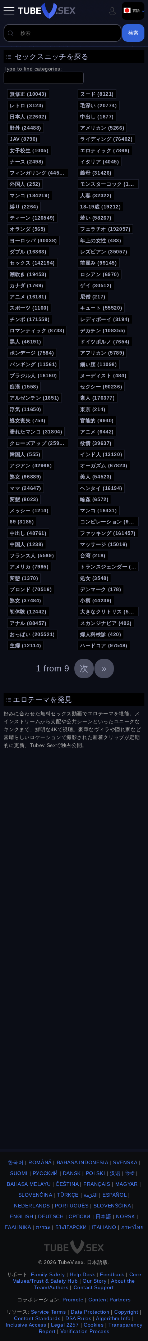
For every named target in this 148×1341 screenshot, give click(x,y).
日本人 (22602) (28, 117)
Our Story (94, 1281)
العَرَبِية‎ (91, 1195)
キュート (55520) (101, 308)
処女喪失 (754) (28, 420)
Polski (95, 1173)
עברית (43, 1227)
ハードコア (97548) (104, 645)
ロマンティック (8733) (37, 330)
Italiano (104, 1227)
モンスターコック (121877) (109, 184)
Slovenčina (35, 1195)
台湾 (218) (93, 555)
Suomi (19, 1173)
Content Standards (37, 1318)
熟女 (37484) (25, 600)
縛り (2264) (24, 207)
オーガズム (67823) (104, 465)
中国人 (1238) (26, 544)
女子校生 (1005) (29, 150)
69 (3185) (22, 522)
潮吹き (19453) (28, 274)
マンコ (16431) (98, 510)
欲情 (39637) (96, 443)
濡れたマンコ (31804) (36, 432)
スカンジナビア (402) (106, 623)
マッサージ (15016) (104, 544)
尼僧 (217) (93, 297)
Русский (45, 1173)
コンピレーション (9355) (109, 522)
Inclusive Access (26, 1325)
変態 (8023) (24, 499)
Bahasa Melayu (29, 1184)
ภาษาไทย (132, 1227)
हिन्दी (130, 1173)
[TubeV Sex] (46, 11)
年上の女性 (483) (100, 240)
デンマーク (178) (100, 589)
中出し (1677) (97, 117)
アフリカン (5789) (102, 353)
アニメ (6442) (97, 432)
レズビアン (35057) (104, 252)
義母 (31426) (96, 173)
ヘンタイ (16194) (101, 488)
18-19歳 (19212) (100, 207)
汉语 (115, 1173)
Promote (73, 1299)
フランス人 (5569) (32, 555)
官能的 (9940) (97, 420)
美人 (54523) (96, 477)
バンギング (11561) (33, 364)
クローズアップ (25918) (39, 443)
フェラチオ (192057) (105, 229)
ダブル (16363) (28, 252)
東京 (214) (93, 409)
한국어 (16, 1162)
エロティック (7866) (105, 150)
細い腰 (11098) (98, 364)
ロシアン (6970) (99, 274)
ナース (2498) (26, 162)
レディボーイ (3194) (105, 319)
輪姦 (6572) (94, 499)
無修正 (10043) (28, 94)
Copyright (126, 1312)
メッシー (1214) (29, 510)
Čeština (67, 1184)
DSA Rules (78, 1318)
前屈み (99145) (98, 263)
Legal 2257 (65, 1325)
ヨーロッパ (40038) (33, 240)
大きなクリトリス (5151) (109, 612)
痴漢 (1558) (24, 387)
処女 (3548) (94, 578)
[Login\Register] (112, 11)
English (21, 1216)
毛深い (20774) (98, 105)
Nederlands (32, 1206)
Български (71, 1227)
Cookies (93, 1325)
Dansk (72, 1173)
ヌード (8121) (97, 94)
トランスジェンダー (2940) (109, 567)
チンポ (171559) (30, 319)
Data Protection (90, 1312)
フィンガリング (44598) (39, 173)
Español (114, 1195)
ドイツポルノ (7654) (105, 342)
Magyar (126, 1184)
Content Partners (109, 1299)
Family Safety (48, 1274)
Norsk (125, 1216)
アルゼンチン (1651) (34, 398)
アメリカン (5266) (102, 128)
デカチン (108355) (102, 330)
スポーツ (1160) (29, 308)
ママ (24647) (25, 488)
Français (96, 1184)
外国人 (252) (25, 184)
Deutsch (51, 1216)
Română (40, 1162)
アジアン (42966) (31, 465)
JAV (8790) (24, 139)
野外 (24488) (25, 128)
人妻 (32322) (96, 195)
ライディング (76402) (106, 139)
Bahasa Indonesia (82, 1162)
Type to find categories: (33, 69)
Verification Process (84, 1331)
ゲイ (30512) (96, 285)
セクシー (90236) (101, 387)
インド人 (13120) (101, 454)
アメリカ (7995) (29, 567)
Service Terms (48, 1312)
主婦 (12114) (25, 645)
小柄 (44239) (96, 600)
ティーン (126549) (32, 218)
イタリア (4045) (99, 162)
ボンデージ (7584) (32, 353)
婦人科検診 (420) (100, 634)
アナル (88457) (28, 623)
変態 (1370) (24, 578)
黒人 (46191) (25, 342)
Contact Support (94, 1287)
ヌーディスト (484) (103, 375)
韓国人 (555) (25, 454)
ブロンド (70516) (31, 589)
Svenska (125, 1162)
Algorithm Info (113, 1318)
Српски (80, 1216)
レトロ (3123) (26, 105)
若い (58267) (96, 218)
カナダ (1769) (26, 285)
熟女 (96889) (25, 477)
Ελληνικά (18, 1227)
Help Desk (82, 1274)
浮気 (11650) (25, 409)
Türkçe (68, 1195)
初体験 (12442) (28, 612)
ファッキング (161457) (108, 533)
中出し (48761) (28, 533)
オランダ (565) (28, 229)
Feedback (112, 1274)
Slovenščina (112, 1206)
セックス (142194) (32, 263)
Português (71, 1206)
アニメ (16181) (28, 297)
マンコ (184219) (30, 195)
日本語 (103, 1216)
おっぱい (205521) (32, 634)
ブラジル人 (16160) (33, 375)
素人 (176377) (97, 398)
